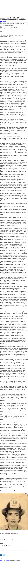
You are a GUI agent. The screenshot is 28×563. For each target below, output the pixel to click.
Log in (2, 560)
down (7, 546)
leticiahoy (3, 21)
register (8, 560)
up (5, 546)
